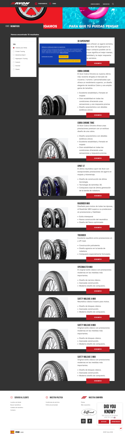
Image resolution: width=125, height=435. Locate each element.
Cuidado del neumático (95, 4)
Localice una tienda (15, 402)
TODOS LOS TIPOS (21, 48)
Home (7, 26)
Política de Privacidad (64, 52)
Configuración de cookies (47, 56)
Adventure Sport (20, 55)
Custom (17, 62)
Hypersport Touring (21, 58)
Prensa (83, 402)
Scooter (17, 65)
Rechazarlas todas (63, 56)
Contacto (13, 410)
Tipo (14, 44)
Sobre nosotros (106, 4)
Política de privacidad (52, 405)
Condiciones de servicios (52, 402)
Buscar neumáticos (15, 405)
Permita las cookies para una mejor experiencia (70, 60)
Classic (17, 69)
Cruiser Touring (20, 51)
